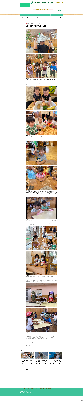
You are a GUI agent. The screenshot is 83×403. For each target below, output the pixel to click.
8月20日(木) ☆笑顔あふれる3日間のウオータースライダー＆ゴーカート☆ (41, 361)
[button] (26, 15)
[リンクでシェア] (32, 342)
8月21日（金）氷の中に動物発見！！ (27, 361)
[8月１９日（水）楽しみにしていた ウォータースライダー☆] (55, 355)
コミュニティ (32, 17)
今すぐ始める (27, 17)
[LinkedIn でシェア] (30, 342)
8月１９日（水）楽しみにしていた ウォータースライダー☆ (55, 361)
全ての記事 (22, 17)
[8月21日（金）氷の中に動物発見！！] (27, 355)
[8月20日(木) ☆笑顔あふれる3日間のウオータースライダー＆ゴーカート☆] (41, 355)
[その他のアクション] (56, 23)
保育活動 (37, 17)
